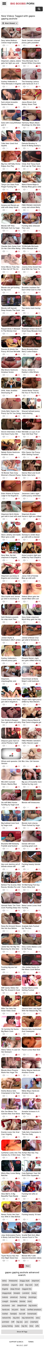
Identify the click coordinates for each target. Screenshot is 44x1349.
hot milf (22, 1314)
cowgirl (5, 1301)
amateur (5, 1285)
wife (37, 1326)
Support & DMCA (16, 1342)
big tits (24, 1326)
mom (30, 1301)
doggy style (24, 1281)
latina (4, 1281)
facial (23, 1309)
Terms (30, 1342)
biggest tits (26, 1289)
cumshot (25, 1293)
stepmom (35, 1281)
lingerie (5, 1289)
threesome (13, 1281)
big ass (19, 1322)
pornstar (5, 1322)
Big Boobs (22, 3)
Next (27, 1266)
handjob (13, 1314)
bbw (31, 1326)
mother (5, 1314)
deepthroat (21, 1305)
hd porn (15, 1309)
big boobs (33, 1305)
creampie (34, 1322)
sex (13, 1305)
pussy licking (7, 1326)
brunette (13, 1301)
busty (34, 1293)
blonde (22, 1301)
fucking (23, 1297)
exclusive (6, 1305)
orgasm (14, 1285)
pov (26, 1322)
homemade (32, 1314)
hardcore (5, 1309)
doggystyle (6, 1293)
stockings (32, 1297)
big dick (16, 1318)
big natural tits (27, 1318)
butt (36, 1285)
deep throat (15, 1289)
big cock (28, 1285)
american (14, 1297)
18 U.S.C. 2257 (22, 1345)
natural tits (6, 1318)
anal (21, 1285)
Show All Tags (22, 1332)
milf (12, 1322)
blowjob (17, 1293)
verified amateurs (34, 1309)
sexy (38, 1318)
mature (5, 1297)
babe (17, 1326)
